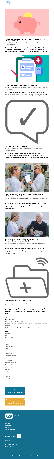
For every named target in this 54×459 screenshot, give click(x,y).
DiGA (7, 344)
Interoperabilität (35, 148)
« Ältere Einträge (9, 318)
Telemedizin (9, 360)
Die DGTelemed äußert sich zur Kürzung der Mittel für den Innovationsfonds (25, 39)
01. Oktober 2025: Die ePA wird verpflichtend (21, 85)
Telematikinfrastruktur (10, 44)
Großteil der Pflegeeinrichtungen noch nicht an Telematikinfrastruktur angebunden (21, 240)
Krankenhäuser (37, 198)
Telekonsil (7, 371)
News (6, 340)
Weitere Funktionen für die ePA (16, 146)
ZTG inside (7, 378)
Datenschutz (9, 423)
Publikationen (8, 369)
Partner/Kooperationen (10, 362)
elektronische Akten (27, 42)
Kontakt (8, 427)
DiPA (6, 335)
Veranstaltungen (9, 89)
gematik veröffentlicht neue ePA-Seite (18, 301)
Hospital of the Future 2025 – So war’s (14, 321)
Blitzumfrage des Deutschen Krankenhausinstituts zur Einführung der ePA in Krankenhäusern (24, 195)
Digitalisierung (19, 42)
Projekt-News (35, 87)
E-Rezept (20, 148)
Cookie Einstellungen (10, 429)
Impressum (8, 425)
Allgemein (14, 42)
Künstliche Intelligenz (11, 355)
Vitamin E (7, 376)
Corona (8, 342)
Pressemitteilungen (36, 42)
